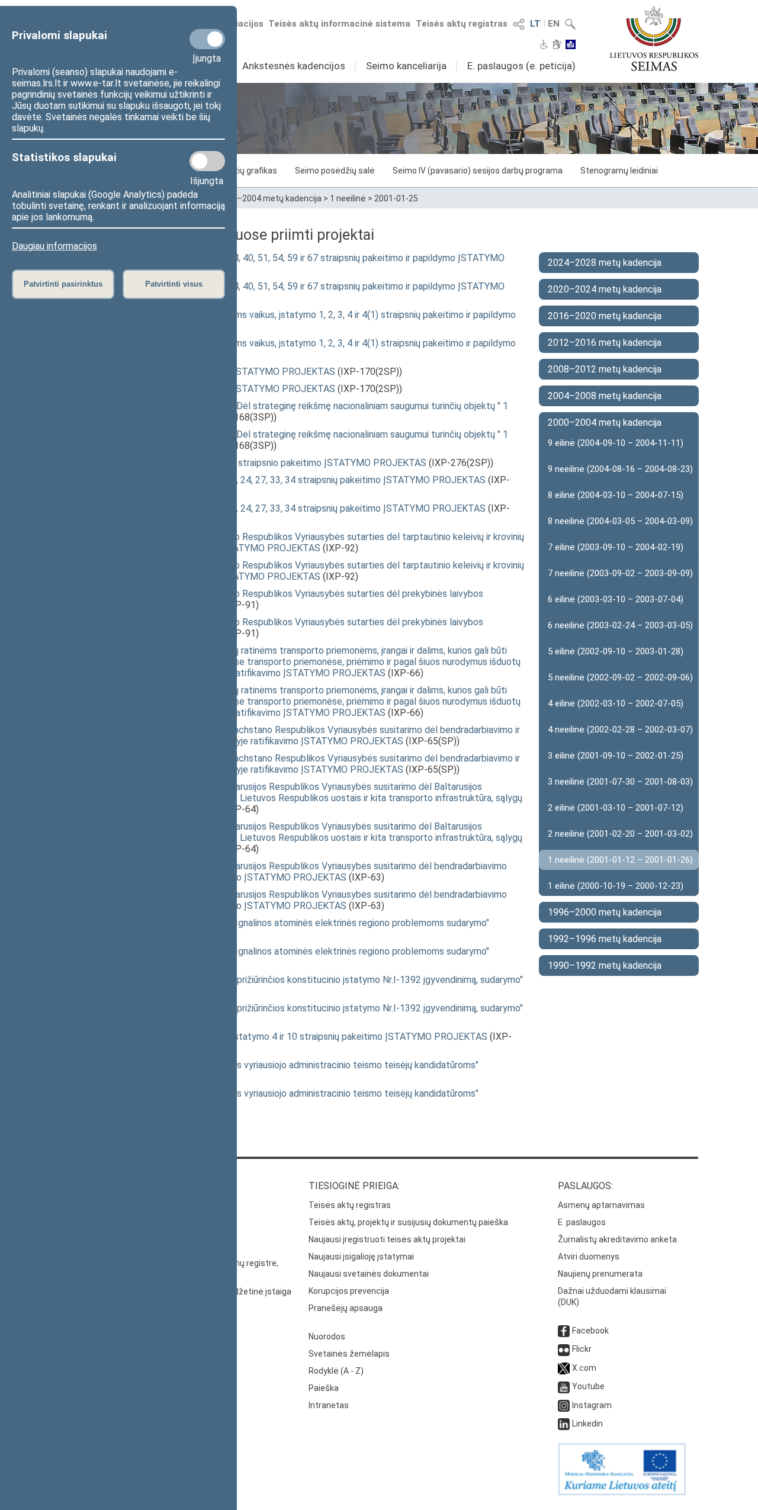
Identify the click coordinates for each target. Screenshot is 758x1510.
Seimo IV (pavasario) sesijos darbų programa (478, 170)
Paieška (324, 1388)
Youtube (588, 1386)
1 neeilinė (348, 198)
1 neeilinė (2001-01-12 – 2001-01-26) (620, 859)
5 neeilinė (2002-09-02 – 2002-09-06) (620, 677)
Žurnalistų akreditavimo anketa (617, 1239)
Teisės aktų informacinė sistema (339, 23)
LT (535, 23)
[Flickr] (564, 1349)
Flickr (582, 1349)
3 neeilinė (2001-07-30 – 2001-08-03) (620, 781)
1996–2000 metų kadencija (604, 912)
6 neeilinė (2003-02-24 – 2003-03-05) (620, 625)
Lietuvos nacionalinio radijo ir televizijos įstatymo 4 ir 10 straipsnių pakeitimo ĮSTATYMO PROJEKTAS (277, 1036)
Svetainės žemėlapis (349, 1353)
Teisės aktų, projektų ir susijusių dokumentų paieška (408, 1222)
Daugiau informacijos (54, 246)
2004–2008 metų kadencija (604, 395)
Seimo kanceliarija (406, 66)
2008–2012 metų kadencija (604, 369)
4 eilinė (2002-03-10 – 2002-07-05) (615, 703)
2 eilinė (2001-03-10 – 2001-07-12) (615, 807)
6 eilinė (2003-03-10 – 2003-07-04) (615, 599)
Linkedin (587, 1423)
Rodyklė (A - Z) (336, 1371)
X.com (584, 1368)
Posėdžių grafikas (242, 170)
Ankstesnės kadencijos (293, 66)
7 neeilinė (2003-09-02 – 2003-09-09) (620, 573)
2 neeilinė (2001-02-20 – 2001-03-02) (620, 833)
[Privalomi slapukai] (207, 39)
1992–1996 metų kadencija (604, 938)
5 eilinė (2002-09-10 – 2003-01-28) (615, 651)
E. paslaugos (582, 1222)
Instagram (592, 1405)
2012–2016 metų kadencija (604, 342)
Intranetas (329, 1405)
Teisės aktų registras (462, 23)
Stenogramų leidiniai (619, 170)
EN (554, 23)
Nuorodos (327, 1336)
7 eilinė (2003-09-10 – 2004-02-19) (615, 547)
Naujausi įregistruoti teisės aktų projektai (387, 1239)
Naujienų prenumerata (600, 1273)
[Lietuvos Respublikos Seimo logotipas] (654, 38)
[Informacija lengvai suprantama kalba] (571, 46)
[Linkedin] (564, 1423)
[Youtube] (564, 1386)
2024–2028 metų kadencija (604, 262)
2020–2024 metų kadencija (604, 289)
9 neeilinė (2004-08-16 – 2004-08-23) (620, 469)
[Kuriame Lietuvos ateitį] (622, 1492)
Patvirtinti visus (174, 283)
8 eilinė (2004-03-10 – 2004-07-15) (615, 495)
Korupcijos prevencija (349, 1291)
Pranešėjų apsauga (346, 1308)
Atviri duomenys (588, 1256)
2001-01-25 (396, 198)
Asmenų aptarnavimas (601, 1205)
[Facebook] (564, 1330)
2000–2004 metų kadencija (270, 198)
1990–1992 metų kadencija (604, 965)
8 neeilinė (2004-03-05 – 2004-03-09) (620, 521)
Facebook (590, 1330)
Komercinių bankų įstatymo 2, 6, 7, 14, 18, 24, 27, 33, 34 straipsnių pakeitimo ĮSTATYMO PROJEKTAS (277, 480)
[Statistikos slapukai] (207, 161)
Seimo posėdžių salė (335, 170)
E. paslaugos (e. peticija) (521, 66)
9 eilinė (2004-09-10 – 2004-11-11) (615, 443)
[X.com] (564, 1368)
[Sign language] (557, 46)
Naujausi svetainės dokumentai (369, 1273)
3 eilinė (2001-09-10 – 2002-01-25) (615, 755)
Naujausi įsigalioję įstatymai (361, 1256)
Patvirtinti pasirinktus (63, 283)
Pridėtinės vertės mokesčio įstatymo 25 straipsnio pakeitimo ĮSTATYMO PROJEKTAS (247, 462)
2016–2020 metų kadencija (604, 316)
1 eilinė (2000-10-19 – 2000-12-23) (615, 886)
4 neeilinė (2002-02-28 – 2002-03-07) (620, 729)
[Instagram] (564, 1405)
